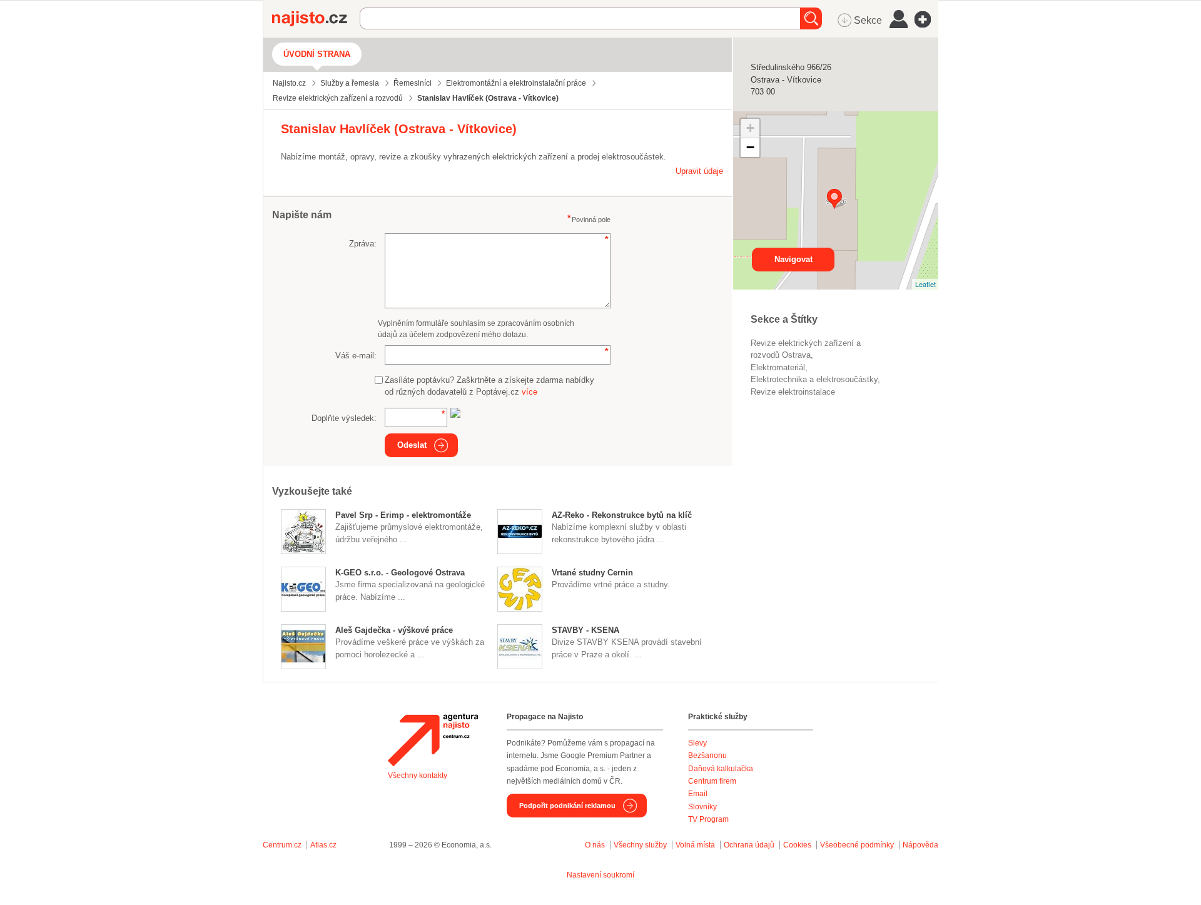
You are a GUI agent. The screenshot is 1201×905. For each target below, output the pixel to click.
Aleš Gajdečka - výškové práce (394, 630)
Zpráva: (363, 243)
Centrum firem (712, 781)
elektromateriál (778, 367)
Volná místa (695, 845)
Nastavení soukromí (600, 875)
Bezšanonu (707, 755)
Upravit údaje (699, 171)
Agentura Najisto (433, 740)
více (529, 392)
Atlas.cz (323, 845)
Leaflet (925, 284)
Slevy (697, 743)
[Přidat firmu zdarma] (926, 19)
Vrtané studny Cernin (592, 572)
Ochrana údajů (749, 845)
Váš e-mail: (356, 355)
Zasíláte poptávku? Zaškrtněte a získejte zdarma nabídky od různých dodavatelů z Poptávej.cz (489, 386)
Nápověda (920, 845)
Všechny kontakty (417, 775)
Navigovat (793, 259)
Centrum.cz (282, 845)
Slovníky (702, 806)
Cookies (797, 845)
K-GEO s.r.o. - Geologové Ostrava (400, 572)
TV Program (708, 819)
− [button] (750, 147)
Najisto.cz (316, 18)
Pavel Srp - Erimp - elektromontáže (403, 515)
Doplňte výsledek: (344, 418)
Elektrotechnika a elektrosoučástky (814, 379)
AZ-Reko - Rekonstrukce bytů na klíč (622, 515)
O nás (595, 845)
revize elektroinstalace (793, 392)
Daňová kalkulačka (720, 768)
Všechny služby (641, 845)
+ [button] (750, 128)
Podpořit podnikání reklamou (567, 805)
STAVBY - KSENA (585, 630)
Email (697, 793)
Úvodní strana (316, 54)
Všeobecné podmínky (857, 845)
